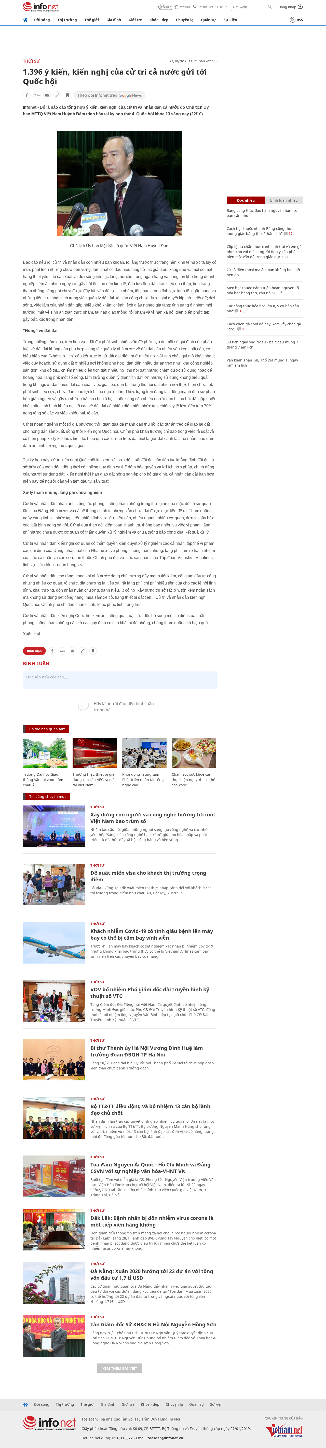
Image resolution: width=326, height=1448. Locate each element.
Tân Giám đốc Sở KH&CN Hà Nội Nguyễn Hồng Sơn (153, 1324)
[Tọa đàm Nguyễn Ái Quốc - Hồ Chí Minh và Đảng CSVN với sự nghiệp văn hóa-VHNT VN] (54, 1176)
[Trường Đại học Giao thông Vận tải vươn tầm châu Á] (45, 753)
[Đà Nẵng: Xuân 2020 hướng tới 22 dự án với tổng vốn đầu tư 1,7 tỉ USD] (54, 1283)
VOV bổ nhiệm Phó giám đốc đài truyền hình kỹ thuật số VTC (149, 992)
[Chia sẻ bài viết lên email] (47, 95)
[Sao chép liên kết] (57, 95)
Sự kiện (230, 19)
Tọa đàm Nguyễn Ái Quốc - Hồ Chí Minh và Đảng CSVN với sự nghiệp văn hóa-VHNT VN (150, 1168)
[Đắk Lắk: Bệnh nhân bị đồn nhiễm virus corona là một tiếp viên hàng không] (54, 1229)
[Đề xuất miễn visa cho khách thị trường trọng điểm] (54, 884)
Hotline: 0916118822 (212, 7)
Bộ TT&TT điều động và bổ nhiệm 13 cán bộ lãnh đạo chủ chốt (150, 1109)
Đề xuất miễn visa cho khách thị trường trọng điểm (148, 876)
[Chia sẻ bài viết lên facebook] (27, 95)
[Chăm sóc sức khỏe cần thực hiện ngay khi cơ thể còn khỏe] (194, 753)
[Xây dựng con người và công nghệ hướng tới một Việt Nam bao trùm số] (54, 826)
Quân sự (208, 19)
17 (290, 233)
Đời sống (42, 19)
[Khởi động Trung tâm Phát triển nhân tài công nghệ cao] (144, 753)
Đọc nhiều (246, 200)
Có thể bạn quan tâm (47, 729)
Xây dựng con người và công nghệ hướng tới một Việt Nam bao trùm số (152, 818)
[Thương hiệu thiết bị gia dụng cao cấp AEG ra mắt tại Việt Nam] (95, 753)
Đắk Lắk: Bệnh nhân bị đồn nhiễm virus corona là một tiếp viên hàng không (151, 1221)
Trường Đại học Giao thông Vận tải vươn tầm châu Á (43, 779)
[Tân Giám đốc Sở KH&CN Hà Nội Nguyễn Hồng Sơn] (54, 1336)
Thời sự (31, 61)
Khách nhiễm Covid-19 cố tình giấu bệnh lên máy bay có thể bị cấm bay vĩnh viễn (151, 934)
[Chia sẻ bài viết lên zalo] (37, 95)
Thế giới (92, 19)
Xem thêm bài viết (119, 1368)
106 (242, 311)
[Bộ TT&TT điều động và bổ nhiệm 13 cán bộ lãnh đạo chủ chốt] (54, 1118)
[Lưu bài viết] (67, 95)
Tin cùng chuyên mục (47, 796)
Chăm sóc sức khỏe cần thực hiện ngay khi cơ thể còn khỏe (193, 779)
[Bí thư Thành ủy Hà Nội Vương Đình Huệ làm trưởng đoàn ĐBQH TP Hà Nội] (54, 1059)
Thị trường (67, 19)
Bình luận (34, 651)
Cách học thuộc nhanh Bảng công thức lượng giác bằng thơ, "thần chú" (260, 231)
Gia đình (113, 19)
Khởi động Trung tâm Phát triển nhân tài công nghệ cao (143, 779)
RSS (300, 19)
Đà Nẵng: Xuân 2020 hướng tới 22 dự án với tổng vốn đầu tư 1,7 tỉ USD (151, 1274)
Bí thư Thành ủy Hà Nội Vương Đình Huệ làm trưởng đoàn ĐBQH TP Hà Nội (146, 1051)
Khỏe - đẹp (159, 19)
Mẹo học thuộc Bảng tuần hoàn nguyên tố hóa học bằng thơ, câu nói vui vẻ (263, 290)
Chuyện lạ (184, 19)
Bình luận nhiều (284, 200)
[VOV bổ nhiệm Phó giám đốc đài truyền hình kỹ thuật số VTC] (54, 1001)
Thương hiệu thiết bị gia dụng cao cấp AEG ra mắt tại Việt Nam (94, 779)
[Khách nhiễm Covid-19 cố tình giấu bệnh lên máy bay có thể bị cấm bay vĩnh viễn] (54, 943)
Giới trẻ (135, 19)
